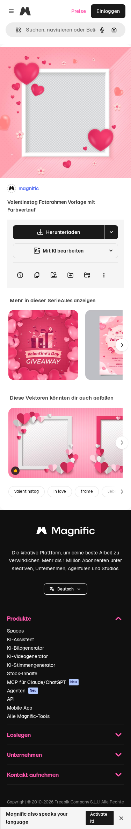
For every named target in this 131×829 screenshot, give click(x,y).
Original (44, 60)
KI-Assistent (20, 639)
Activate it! (98, 817)
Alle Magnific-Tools (28, 716)
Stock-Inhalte (22, 673)
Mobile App (19, 708)
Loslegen (19, 734)
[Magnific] (65, 532)
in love (59, 491)
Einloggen (108, 11)
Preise (78, 11)
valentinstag (26, 491)
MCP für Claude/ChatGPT (42, 682)
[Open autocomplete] (15, 30)
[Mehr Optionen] (104, 275)
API (11, 699)
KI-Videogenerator (27, 656)
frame (87, 491)
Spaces (15, 631)
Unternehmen (24, 754)
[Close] (121, 818)
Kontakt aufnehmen (33, 774)
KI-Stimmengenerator (31, 665)
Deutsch (65, 589)
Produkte (19, 618)
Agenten (22, 691)
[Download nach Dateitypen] (111, 232)
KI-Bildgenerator (25, 648)
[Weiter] (122, 345)
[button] (65, 589)
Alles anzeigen (78, 300)
